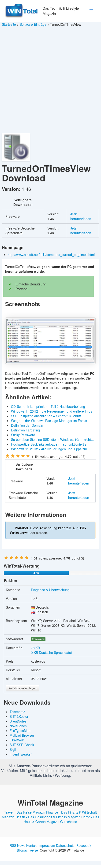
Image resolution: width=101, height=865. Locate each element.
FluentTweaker (21, 754)
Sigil (13, 749)
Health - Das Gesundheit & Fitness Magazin (47, 817)
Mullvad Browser (22, 735)
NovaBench (18, 725)
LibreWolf (17, 740)
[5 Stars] (28, 456)
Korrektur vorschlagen (22, 688)
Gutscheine (68, 821)
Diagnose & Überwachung (50, 589)
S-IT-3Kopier (19, 716)
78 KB (35, 647)
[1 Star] (7, 456)
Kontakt (31, 845)
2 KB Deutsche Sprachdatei (51, 652)
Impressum (46, 845)
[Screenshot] (50, 341)
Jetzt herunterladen (80, 216)
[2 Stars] (12, 456)
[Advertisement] (50, 80)
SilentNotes (18, 721)
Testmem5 (17, 711)
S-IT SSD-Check (22, 744)
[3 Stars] (17, 456)
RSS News (17, 845)
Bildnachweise (27, 850)
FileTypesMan (20, 730)
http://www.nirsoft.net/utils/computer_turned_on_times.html (52, 254)
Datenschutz (65, 845)
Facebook (83, 845)
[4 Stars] (23, 456)
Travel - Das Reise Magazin (24, 812)
